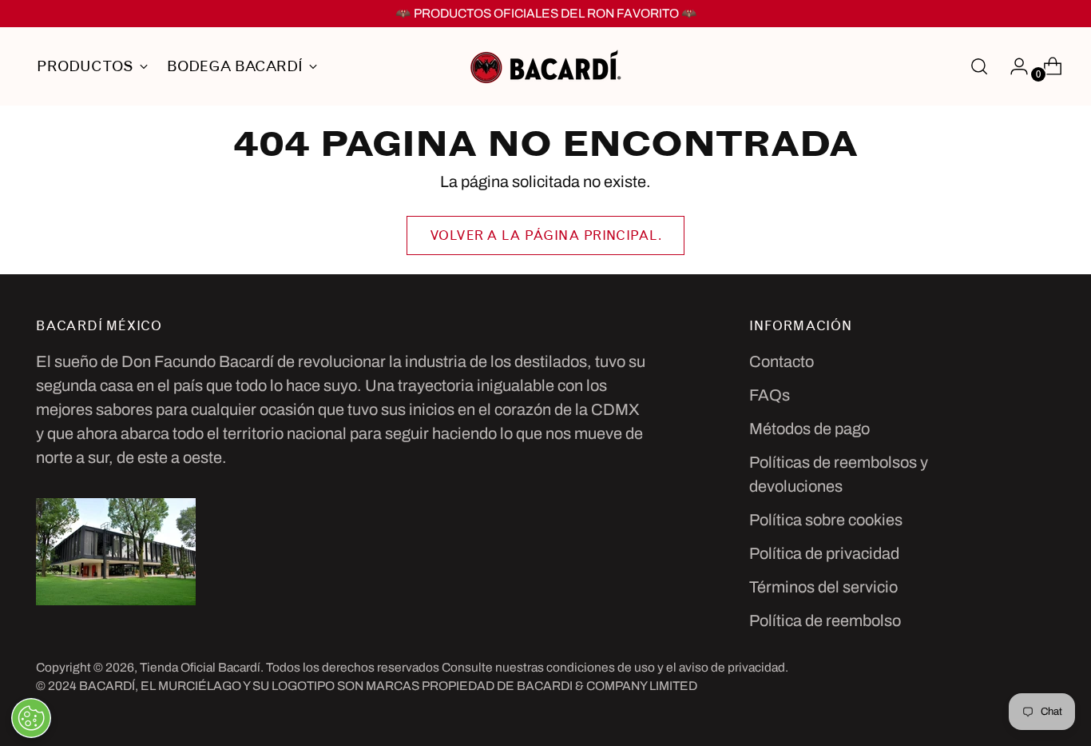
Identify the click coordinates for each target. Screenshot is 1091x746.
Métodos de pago (809, 428)
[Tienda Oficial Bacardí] (545, 66)
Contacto (781, 361)
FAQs (769, 395)
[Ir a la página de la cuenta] (1013, 66)
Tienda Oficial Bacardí (200, 667)
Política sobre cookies (826, 520)
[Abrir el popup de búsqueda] (979, 66)
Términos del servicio (823, 587)
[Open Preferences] (31, 718)
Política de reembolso (825, 620)
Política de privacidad (824, 553)
